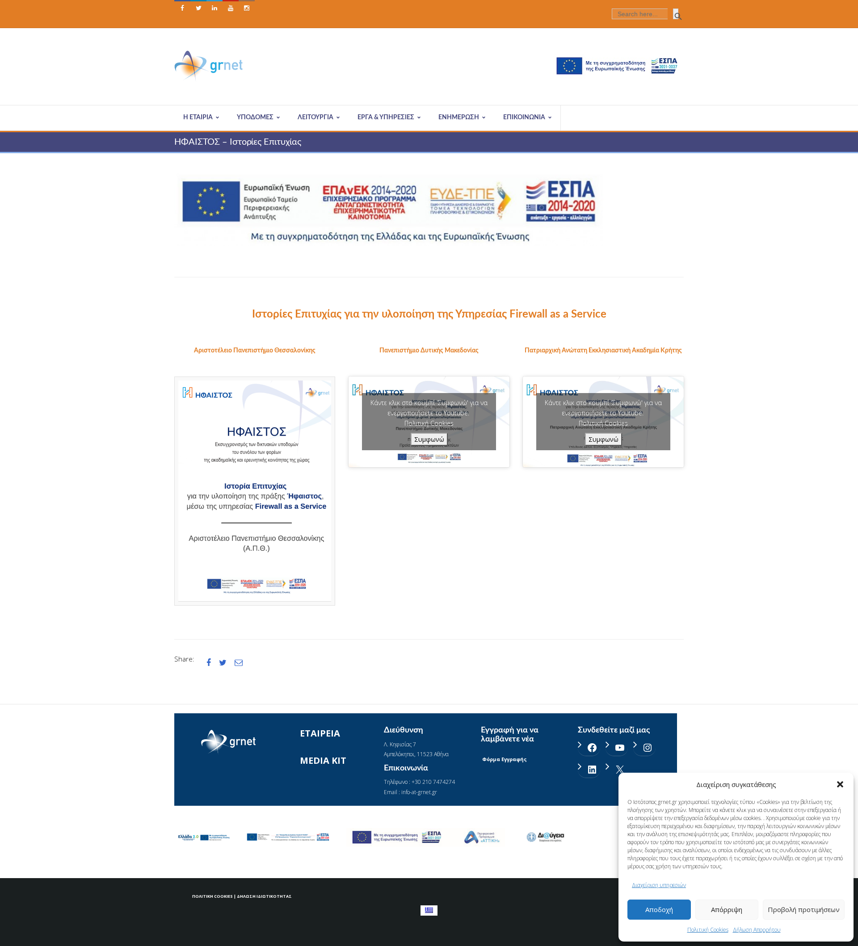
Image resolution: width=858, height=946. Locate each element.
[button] (840, 784)
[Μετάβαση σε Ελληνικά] (429, 910)
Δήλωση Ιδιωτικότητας (264, 896)
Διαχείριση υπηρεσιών (659, 885)
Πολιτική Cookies (707, 929)
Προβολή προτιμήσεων (804, 909)
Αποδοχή (659, 909)
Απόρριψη (726, 909)
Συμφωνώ (429, 439)
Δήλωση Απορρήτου (757, 929)
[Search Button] (676, 14)
